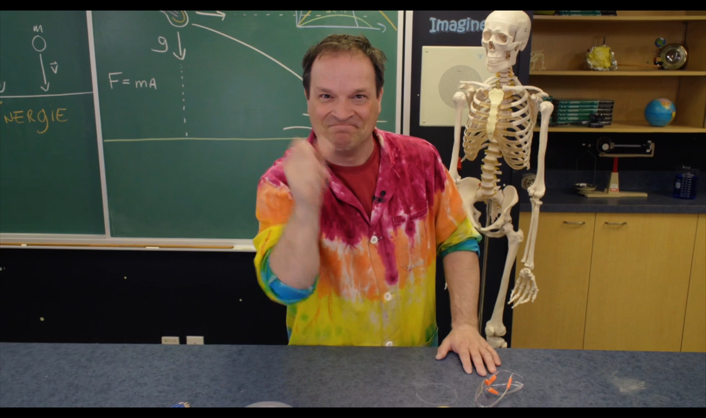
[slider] (339, 373)
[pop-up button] (593, 396)
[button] (353, 209)
